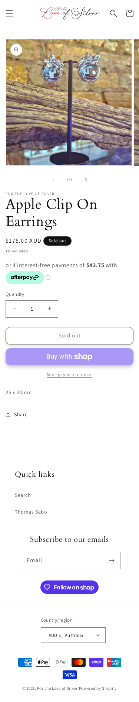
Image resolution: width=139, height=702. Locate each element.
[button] (9, 13)
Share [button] (21, 414)
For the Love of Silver (57, 688)
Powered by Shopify (98, 688)
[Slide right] (86, 180)
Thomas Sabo (31, 511)
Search (23, 495)
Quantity (15, 294)
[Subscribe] (112, 560)
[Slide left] (53, 180)
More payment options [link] (69, 374)
